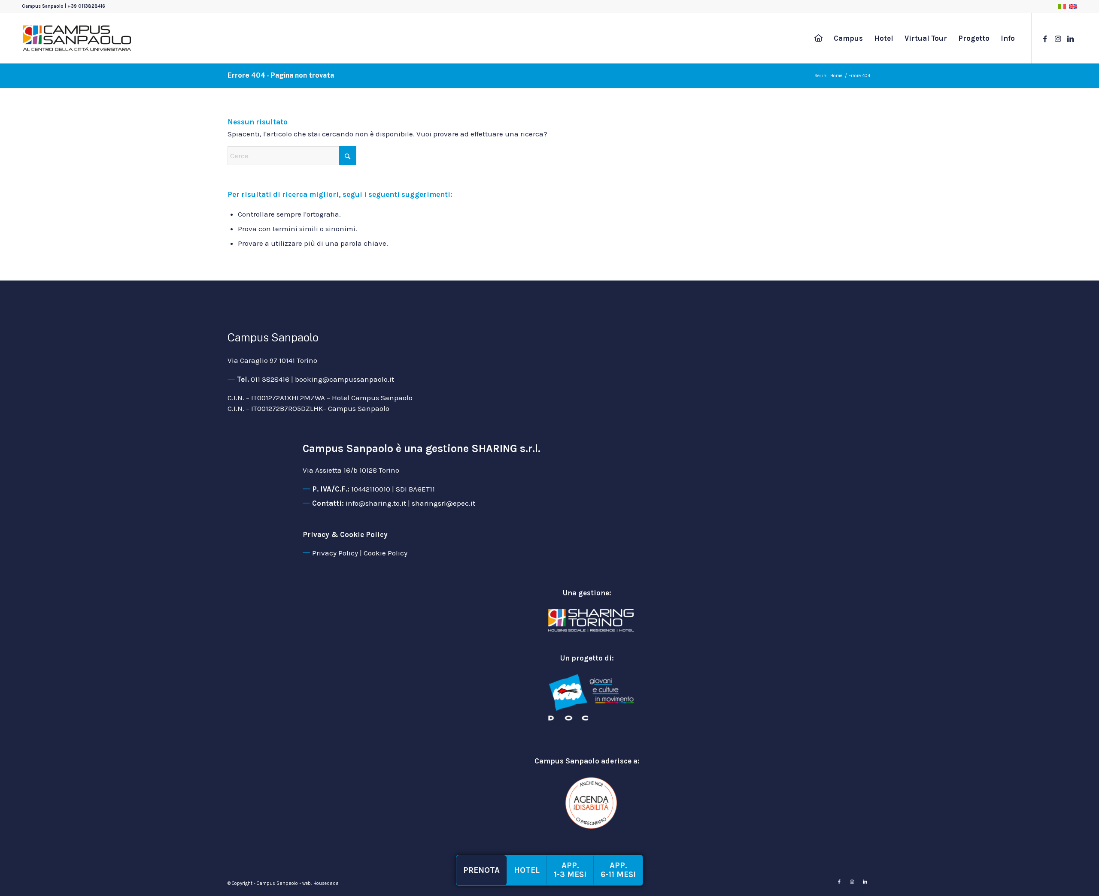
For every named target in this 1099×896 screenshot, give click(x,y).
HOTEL (527, 870)
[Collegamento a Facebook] (1044, 37)
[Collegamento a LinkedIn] (1070, 37)
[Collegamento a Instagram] (1057, 37)
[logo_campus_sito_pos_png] (77, 38)
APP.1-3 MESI (570, 870)
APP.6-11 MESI (618, 870)
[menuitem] (818, 38)
